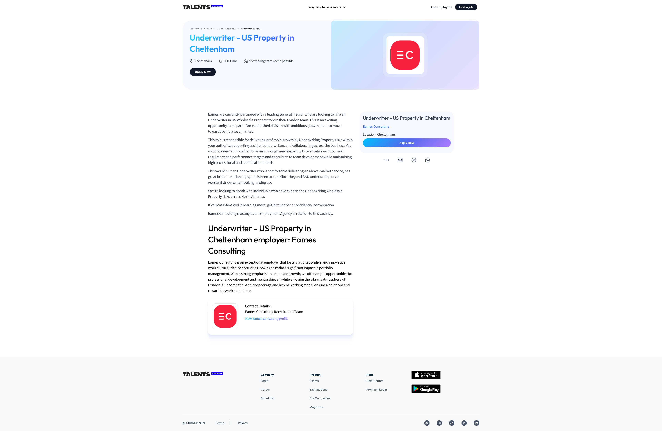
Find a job (466, 7)
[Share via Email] (400, 160)
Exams (314, 381)
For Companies (320, 398)
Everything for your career (324, 7)
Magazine (316, 407)
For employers (441, 7)
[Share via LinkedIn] (414, 160)
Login (264, 381)
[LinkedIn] (476, 423)
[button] (386, 160)
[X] (464, 423)
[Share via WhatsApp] (427, 160)
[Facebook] (427, 423)
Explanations (318, 390)
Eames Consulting (376, 126)
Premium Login (376, 390)
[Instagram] (439, 423)
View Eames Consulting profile (266, 318)
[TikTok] (451, 423)
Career (265, 390)
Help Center (374, 381)
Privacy (243, 423)
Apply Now (203, 72)
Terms (220, 423)
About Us (267, 398)
